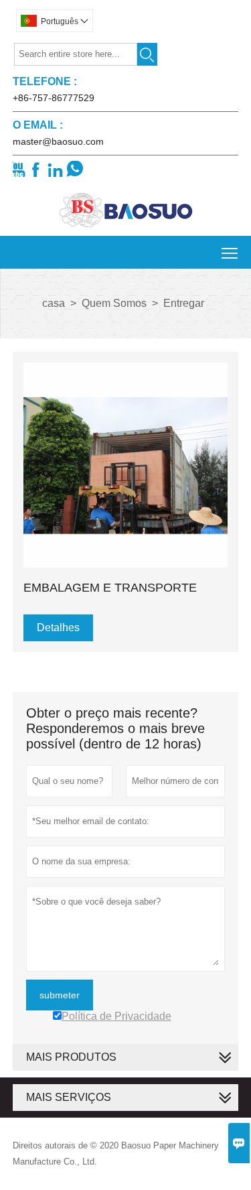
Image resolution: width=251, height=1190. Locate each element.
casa (53, 303)
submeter (59, 995)
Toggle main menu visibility (230, 252)
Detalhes (58, 627)
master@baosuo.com (58, 141)
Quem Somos (114, 303)
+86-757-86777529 (53, 97)
